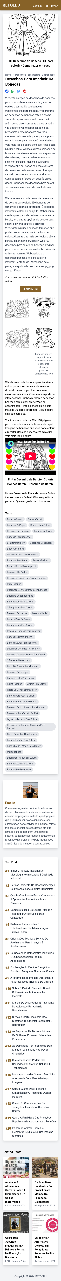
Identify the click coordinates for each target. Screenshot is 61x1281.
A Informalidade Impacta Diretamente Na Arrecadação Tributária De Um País (32, 979)
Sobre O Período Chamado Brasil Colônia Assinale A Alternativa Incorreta (31, 992)
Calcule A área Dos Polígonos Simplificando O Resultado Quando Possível (32, 1092)
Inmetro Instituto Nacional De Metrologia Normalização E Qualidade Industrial (31, 874)
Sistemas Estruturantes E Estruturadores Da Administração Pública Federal (29, 928)
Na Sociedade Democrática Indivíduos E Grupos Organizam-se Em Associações (32, 956)
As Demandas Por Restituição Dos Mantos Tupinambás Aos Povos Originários (32, 1049)
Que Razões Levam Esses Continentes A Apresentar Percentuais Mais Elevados (32, 899)
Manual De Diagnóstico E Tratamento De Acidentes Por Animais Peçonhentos (33, 1006)
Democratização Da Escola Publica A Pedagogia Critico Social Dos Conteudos (31, 913)
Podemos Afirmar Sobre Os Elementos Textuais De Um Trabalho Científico (32, 1132)
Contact (37, 5)
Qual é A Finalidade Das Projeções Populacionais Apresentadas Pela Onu (34, 1119)
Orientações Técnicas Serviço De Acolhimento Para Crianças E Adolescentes (29, 942)
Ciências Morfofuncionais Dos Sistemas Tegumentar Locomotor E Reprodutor (32, 1020)
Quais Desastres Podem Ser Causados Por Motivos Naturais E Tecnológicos (31, 1064)
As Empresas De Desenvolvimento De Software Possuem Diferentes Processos (32, 1035)
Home (8, 74)
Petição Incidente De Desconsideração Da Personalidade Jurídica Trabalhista (32, 887)
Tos (46, 5)
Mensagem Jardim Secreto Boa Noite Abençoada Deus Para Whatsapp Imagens (33, 1078)
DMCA (54, 5)
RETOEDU (11, 5)
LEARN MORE (30, 289)
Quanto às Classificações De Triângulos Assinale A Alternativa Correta (30, 1107)
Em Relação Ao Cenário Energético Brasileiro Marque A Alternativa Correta (32, 969)
